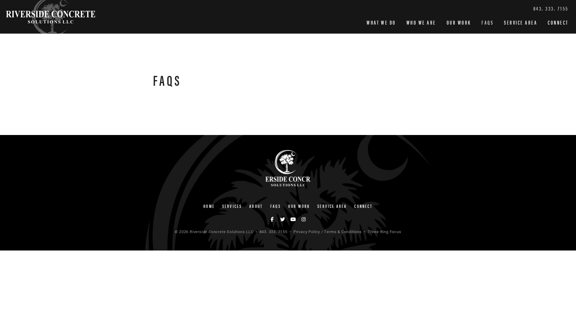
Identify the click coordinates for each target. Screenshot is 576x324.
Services (232, 205)
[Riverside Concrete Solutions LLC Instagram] (303, 219)
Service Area (520, 22)
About (256, 205)
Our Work (459, 22)
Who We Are (421, 22)
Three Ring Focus (384, 231)
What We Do (381, 22)
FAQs (488, 22)
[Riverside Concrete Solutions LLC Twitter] (283, 219)
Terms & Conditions (343, 231)
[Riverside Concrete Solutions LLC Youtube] (294, 219)
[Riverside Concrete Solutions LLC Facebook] (273, 219)
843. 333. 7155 (550, 8)
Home (209, 205)
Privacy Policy (306, 231)
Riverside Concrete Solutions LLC (50, 17)
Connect (558, 22)
